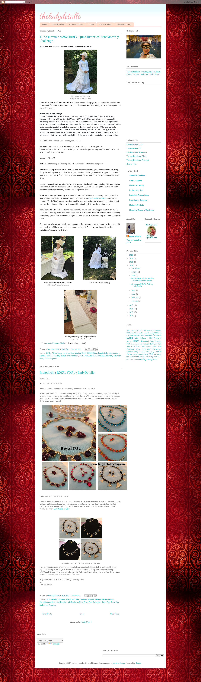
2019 (131, 262)
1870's (48, 353)
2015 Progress (155, 330)
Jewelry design (107, 599)
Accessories (156, 333)
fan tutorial (130, 357)
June (134, 275)
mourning (149, 357)
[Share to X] (91, 349)
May (134, 290)
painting (136, 359)
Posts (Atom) (86, 622)
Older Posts (115, 614)
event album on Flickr (55, 343)
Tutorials (91, 24)
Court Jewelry (51, 599)
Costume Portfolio (76, 24)
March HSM (140, 349)
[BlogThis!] (89, 349)
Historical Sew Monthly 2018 (74, 353)
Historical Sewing (136, 185)
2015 (131, 312)
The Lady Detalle (59, 356)
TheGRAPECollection (87, 356)
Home (44, 24)
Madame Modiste (136, 205)
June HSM (130, 347)
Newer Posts (47, 614)
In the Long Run (136, 190)
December (136, 268)
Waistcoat (142, 352)
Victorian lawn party (105, 356)
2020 (131, 258)
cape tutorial (138, 354)
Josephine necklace (47, 602)
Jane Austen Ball (136, 344)
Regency (157, 349)
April (134, 294)
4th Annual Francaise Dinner (143, 333)
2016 (131, 309)
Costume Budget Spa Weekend (139, 335)
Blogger (139, 663)
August (135, 272)
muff (155, 357)
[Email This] (86, 349)
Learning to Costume (138, 200)
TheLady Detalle (105, 24)
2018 (131, 265)
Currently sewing (58, 24)
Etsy (137, 338)
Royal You (105, 602)
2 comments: (76, 349)
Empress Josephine (65, 599)
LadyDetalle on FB (133, 148)
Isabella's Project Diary (139, 195)
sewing (142, 359)
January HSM (147, 344)
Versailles (52, 605)
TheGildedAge (72, 356)
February (135, 297)
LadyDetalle (103, 353)
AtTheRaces (57, 353)
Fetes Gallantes (81, 599)
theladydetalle (60, 16)
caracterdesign (119, 663)
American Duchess (137, 175)
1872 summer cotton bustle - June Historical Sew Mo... (142, 279)
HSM (136, 340)
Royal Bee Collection (92, 602)
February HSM (146, 338)
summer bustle (45, 356)
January (135, 301)
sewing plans (152, 359)
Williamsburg (150, 352)
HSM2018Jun (92, 353)
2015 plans (130, 333)
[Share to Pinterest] (96, 349)
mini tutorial (140, 357)
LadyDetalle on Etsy (123, 24)
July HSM (157, 344)
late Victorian (114, 353)
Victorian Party (132, 352)
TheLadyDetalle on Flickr (136, 156)
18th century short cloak (136, 330)
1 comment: (76, 596)
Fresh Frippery (135, 180)
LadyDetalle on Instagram (136, 152)
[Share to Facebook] (94, 349)
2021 (131, 255)
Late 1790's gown (143, 347)
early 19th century (152, 354)
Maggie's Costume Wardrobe (141, 210)
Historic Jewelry (94, 599)
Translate (56, 644)
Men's (149, 349)
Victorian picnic (51, 359)
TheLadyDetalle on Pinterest (137, 160)
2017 (131, 305)
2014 (131, 316)
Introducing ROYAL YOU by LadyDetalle (67, 372)
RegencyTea (131, 164)
